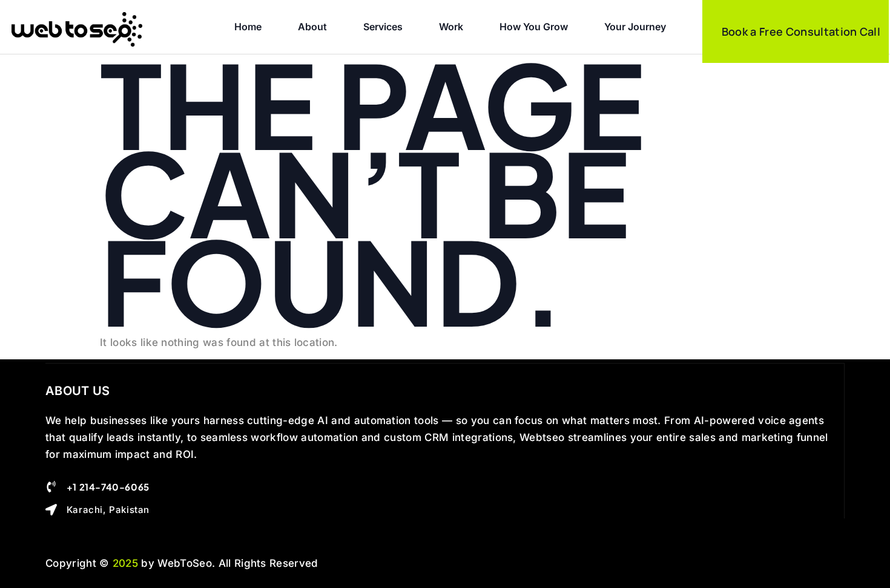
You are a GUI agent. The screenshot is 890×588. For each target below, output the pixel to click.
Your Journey (635, 27)
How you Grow (533, 27)
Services (383, 27)
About (312, 27)
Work (451, 27)
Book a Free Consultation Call (801, 31)
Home (248, 27)
